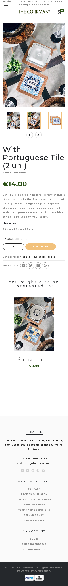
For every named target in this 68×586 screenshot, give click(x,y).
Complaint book (34, 504)
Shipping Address (34, 544)
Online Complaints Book (34, 499)
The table (39, 256)
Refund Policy (34, 515)
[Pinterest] (38, 265)
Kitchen (25, 256)
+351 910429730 (36, 458)
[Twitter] (31, 265)
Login (34, 539)
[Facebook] (23, 265)
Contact (34, 489)
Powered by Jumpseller (33, 570)
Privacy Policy (34, 520)
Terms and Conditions (34, 510)
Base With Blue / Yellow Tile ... (34, 358)
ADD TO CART (40, 246)
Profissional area (34, 494)
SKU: (6, 238)
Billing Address (34, 549)
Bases (51, 256)
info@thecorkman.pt (38, 463)
